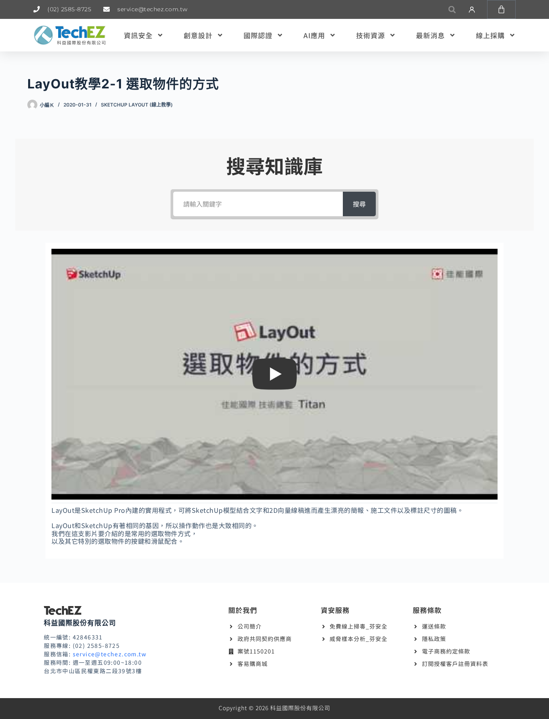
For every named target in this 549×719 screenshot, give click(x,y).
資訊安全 (138, 35)
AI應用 (314, 35)
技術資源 (370, 35)
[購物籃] (501, 9)
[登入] (471, 9)
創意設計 (198, 35)
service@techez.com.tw (109, 654)
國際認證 (258, 35)
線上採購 (490, 35)
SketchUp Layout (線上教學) (137, 105)
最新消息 (430, 35)
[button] (452, 9)
